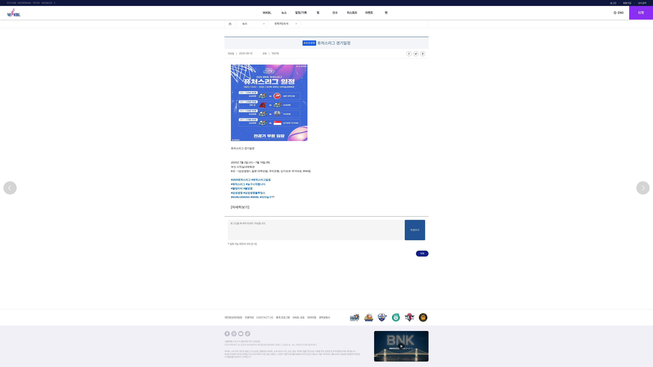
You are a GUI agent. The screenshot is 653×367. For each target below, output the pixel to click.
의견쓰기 (415, 230)
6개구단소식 (281, 23)
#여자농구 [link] (266, 197)
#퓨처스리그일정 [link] (261, 179)
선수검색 (642, 3)
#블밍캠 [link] (248, 188)
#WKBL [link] (254, 197)
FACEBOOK (46, 3)
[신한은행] (368, 314)
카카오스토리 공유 (422, 53)
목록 (422, 253)
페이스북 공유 (409, 53)
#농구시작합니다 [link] (255, 184)
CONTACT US (264, 317)
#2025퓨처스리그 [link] (241, 179)
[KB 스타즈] (423, 314)
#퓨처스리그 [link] (238, 184)
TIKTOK (36, 3)
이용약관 (249, 317)
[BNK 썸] (409, 314)
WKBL (267, 12)
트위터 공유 (415, 53)
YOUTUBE (11, 3)
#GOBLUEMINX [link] (240, 197)
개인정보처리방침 (233, 317)
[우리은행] (382, 314)
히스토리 (352, 12)
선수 (335, 12)
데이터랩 (311, 317)
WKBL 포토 (298, 317)
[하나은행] (395, 314)
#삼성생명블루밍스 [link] (254, 192)
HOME (231, 24)
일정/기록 (301, 12)
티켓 (641, 12)
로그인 (613, 3)
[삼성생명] (355, 314)
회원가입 (627, 3)
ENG (621, 12)
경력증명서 (324, 317)
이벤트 (369, 12)
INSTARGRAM (24, 3)
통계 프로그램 (283, 317)
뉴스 (284, 12)
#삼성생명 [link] (237, 192)
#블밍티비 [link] (237, 188)
